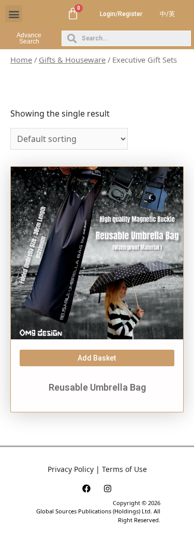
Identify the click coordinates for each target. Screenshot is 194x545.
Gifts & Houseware (72, 59)
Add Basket (97, 358)
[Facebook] (86, 488)
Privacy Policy (71, 469)
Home (21, 59)
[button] (13, 13)
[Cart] (72, 14)
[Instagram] (107, 488)
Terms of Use (124, 469)
